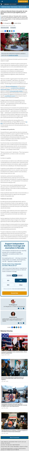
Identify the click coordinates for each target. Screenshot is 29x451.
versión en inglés (13, 55)
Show (14, 437)
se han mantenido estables (16, 91)
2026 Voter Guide (5, 6)
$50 (8, 285)
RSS (9, 446)
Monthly (14, 275)
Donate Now (14, 293)
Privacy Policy (4, 446)
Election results (22, 6)
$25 (21, 280)
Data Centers (14, 6)
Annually (20, 275)
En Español (13, 27)
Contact (11, 446)
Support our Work (24, 446)
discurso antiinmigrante (11, 86)
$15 (8, 280)
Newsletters (16, 446)
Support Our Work (23, 1)
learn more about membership (18, 288)
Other (21, 285)
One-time (9, 275)
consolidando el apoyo (9, 96)
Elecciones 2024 (4, 27)
